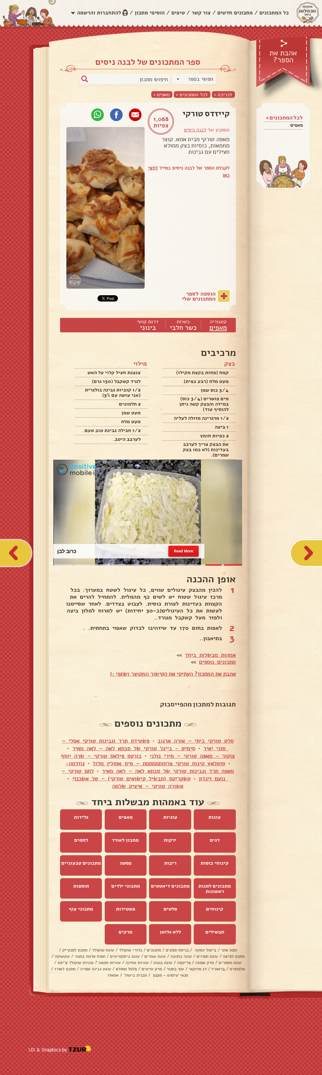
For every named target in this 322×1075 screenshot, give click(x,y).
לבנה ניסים (195, 129)
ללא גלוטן (170, 931)
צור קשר (201, 12)
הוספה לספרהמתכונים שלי (199, 296)
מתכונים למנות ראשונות (214, 889)
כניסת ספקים (177, 950)
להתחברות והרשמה (99, 12)
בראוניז (218, 969)
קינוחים (214, 909)
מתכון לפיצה (234, 956)
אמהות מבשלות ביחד (210, 655)
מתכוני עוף (81, 909)
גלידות (81, 817)
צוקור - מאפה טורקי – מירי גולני (192, 756)
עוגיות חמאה (109, 963)
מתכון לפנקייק (74, 950)
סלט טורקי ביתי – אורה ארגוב (196, 741)
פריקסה (184, 963)
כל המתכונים (274, 12)
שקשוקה (62, 956)
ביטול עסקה (204, 950)
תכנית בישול (135, 975)
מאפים (296, 125)
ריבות (170, 863)
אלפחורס (237, 969)
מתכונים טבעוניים (81, 863)
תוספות (81, 886)
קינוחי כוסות (215, 863)
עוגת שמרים (155, 956)
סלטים (170, 909)
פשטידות (125, 909)
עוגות (214, 817)
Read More (183, 550)
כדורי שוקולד (130, 950)
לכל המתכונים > (192, 94)
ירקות (170, 840)
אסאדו (113, 975)
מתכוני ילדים (125, 886)
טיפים (178, 12)
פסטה (125, 863)
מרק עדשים (152, 969)
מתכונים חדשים (235, 12)
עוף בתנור (175, 969)
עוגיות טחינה (137, 963)
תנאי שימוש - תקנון (170, 975)
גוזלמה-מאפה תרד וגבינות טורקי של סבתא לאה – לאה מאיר (150, 767)
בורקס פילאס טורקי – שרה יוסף (101, 756)
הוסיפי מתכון (150, 12)
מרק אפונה (204, 963)
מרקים (125, 931)
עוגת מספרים (230, 963)
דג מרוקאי (198, 969)
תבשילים (214, 931)
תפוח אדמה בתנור (90, 956)
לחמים (81, 840)
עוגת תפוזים (207, 956)
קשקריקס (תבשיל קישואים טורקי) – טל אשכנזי (131, 778)
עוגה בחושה (181, 956)
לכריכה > (223, 94)
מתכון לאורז (125, 840)
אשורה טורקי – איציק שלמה (147, 786)
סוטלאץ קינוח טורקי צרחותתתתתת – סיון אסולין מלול (159, 763)
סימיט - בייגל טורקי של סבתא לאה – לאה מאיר (133, 748)
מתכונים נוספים (217, 662)
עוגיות (170, 817)
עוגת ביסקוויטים (125, 956)
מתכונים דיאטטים (170, 886)
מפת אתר (229, 950)
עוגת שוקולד (103, 950)
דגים (215, 840)
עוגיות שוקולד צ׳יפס (76, 963)
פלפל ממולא (126, 969)
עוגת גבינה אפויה (95, 969)
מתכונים (154, 950)
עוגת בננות (162, 963)
